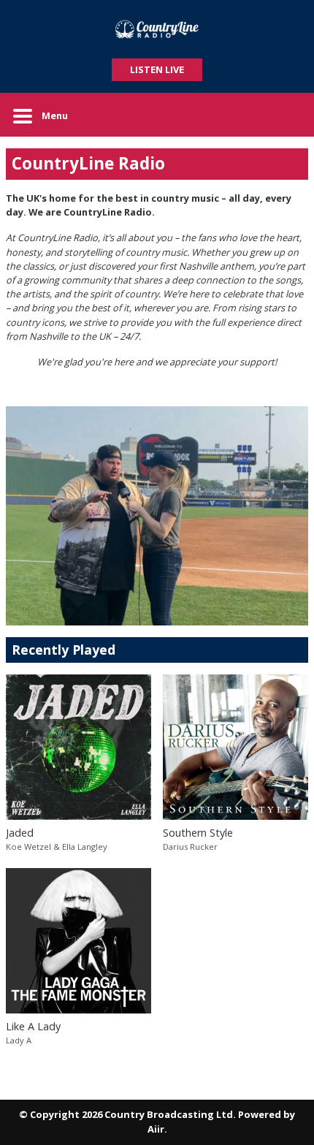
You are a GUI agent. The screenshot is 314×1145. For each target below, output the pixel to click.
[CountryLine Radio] (157, 29)
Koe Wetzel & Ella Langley (56, 846)
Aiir (156, 1129)
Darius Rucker (190, 846)
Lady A (18, 1040)
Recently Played (63, 649)
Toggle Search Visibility (286, 115)
